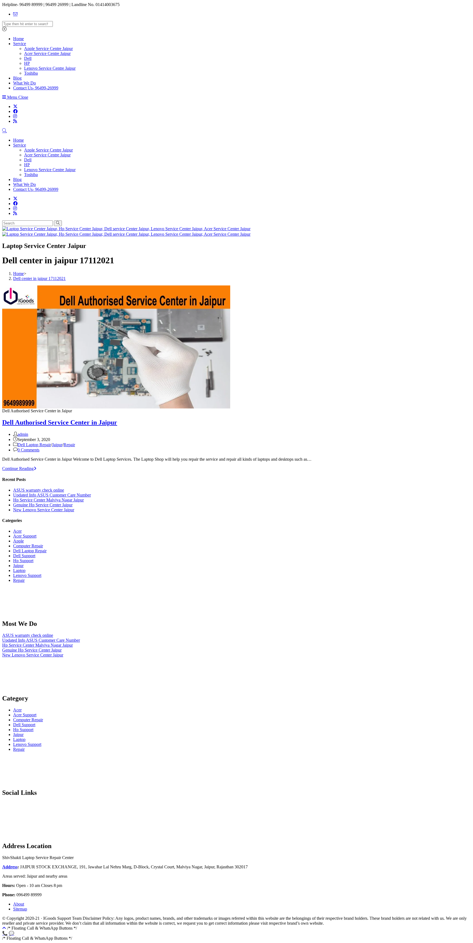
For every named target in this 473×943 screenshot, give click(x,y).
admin (23, 434)
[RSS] (15, 121)
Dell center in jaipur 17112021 (39, 278)
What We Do (24, 184)
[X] (15, 106)
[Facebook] (15, 111)
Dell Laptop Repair (34, 444)
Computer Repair (28, 546)
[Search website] (4, 131)
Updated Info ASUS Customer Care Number (52, 495)
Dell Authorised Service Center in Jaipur (59, 422)
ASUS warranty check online (38, 490)
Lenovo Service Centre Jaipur (50, 169)
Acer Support (24, 536)
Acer (17, 531)
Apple (18, 541)
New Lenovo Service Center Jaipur (43, 509)
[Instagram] (15, 116)
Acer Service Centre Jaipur (47, 155)
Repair (69, 444)
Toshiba (31, 174)
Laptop (19, 570)
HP (27, 164)
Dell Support (24, 555)
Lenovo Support (27, 575)
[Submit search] (58, 223)
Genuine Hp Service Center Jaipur (43, 505)
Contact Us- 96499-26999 (35, 189)
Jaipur (57, 444)
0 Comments (28, 450)
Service (19, 145)
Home (18, 140)
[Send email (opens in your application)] (15, 14)
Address (10, 867)
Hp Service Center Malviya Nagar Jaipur (48, 500)
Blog (17, 179)
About (18, 904)
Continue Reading (19, 468)
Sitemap (20, 909)
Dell (27, 159)
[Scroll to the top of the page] (4, 928)
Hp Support (23, 560)
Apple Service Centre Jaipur (48, 150)
